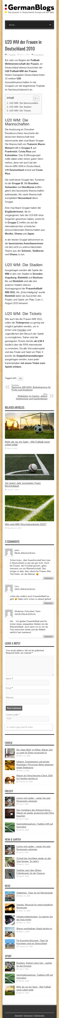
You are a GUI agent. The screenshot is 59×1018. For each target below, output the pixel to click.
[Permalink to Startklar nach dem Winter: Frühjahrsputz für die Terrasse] (10, 878)
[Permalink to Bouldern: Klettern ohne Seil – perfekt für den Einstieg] (10, 971)
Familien (21, 330)
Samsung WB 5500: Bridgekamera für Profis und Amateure (31, 387)
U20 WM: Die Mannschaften (23, 103)
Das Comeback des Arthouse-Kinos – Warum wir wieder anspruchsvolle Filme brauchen (35, 813)
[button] (34, 98)
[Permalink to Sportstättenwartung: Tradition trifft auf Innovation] (10, 831)
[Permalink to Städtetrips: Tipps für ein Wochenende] (10, 900)
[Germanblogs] (29, 11)
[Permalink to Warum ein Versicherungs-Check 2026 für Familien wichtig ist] (10, 783)
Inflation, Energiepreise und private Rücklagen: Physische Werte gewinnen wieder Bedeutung (34, 764)
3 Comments (38, 55)
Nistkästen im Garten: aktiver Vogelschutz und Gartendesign (32, 396)
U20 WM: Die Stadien (20, 106)
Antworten (48, 578)
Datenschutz (39, 1016)
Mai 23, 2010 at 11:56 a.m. (25, 553)
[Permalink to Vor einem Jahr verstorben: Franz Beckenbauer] (29, 479)
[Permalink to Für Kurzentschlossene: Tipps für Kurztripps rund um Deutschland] (10, 948)
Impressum (28, 1016)
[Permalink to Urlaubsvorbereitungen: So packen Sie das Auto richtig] (10, 924)
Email (8, 688)
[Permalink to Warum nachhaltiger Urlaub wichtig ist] (10, 936)
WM (20, 378)
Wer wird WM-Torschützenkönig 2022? (25, 524)
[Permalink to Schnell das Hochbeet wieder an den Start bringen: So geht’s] (10, 866)
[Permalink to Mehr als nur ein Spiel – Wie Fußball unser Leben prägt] (29, 438)
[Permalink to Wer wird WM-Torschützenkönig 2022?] (29, 520)
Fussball (12, 55)
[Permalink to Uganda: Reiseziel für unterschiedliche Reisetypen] (10, 912)
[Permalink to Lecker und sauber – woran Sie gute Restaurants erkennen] (10, 806)
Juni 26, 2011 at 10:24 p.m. (25, 614)
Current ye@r (13, 714)
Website (9, 697)
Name (8, 678)
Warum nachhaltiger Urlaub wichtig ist (34, 928)
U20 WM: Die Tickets (20, 110)
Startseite (18, 1016)
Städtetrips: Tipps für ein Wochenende (34, 893)
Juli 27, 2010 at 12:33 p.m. (25, 589)
